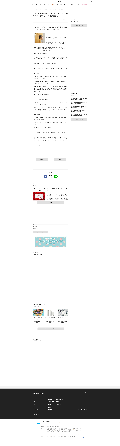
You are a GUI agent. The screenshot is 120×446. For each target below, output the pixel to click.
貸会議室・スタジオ (66, 436)
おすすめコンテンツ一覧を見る (79, 25)
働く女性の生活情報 (49, 429)
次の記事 (59, 159)
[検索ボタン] (92, 2)
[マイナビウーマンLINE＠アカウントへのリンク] (81, 409)
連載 (61, 4)
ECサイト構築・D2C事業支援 (50, 430)
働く (37, 4)
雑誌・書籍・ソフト (55, 429)
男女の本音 (38, 232)
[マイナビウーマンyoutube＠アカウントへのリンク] (86, 409)
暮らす (53, 4)
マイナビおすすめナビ (36, 414)
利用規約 (57, 401)
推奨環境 (49, 407)
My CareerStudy (61, 430)
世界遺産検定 (65, 429)
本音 (34, 232)
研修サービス (48, 436)
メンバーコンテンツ (71, 4)
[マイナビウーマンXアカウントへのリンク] (84, 409)
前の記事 (41, 159)
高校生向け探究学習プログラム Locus (57, 426)
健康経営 (62, 436)
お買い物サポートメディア (79, 430)
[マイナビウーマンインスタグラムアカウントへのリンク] (78, 409)
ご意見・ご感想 (58, 404)
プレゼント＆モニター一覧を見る (50, 328)
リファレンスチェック (78, 436)
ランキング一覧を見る (79, 119)
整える (41, 4)
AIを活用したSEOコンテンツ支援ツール (58, 431)
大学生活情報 (79, 428)
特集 (64, 4)
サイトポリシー (50, 406)
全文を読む (50, 202)
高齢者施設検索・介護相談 (67, 431)
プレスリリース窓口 (51, 401)
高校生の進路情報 (49, 426)
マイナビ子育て (76, 429)
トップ (33, 4)
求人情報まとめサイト (49, 428)
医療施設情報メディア (72, 430)
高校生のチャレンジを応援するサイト (64, 428)
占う (57, 4)
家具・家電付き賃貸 (49, 431)
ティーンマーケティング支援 (73, 428)
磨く (45, 4)
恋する (49, 4)
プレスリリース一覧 (51, 402)
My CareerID (66, 430)
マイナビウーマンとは (59, 399)
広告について (50, 399)
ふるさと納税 (56, 430)
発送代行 (59, 436)
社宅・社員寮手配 (72, 436)
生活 (40, 9)
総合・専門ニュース (55, 428)
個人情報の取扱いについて (60, 402)
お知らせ (49, 404)
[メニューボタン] (28, 2)
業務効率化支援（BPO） (54, 436)
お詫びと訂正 (50, 409)
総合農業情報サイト (70, 429)
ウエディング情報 (60, 429)
